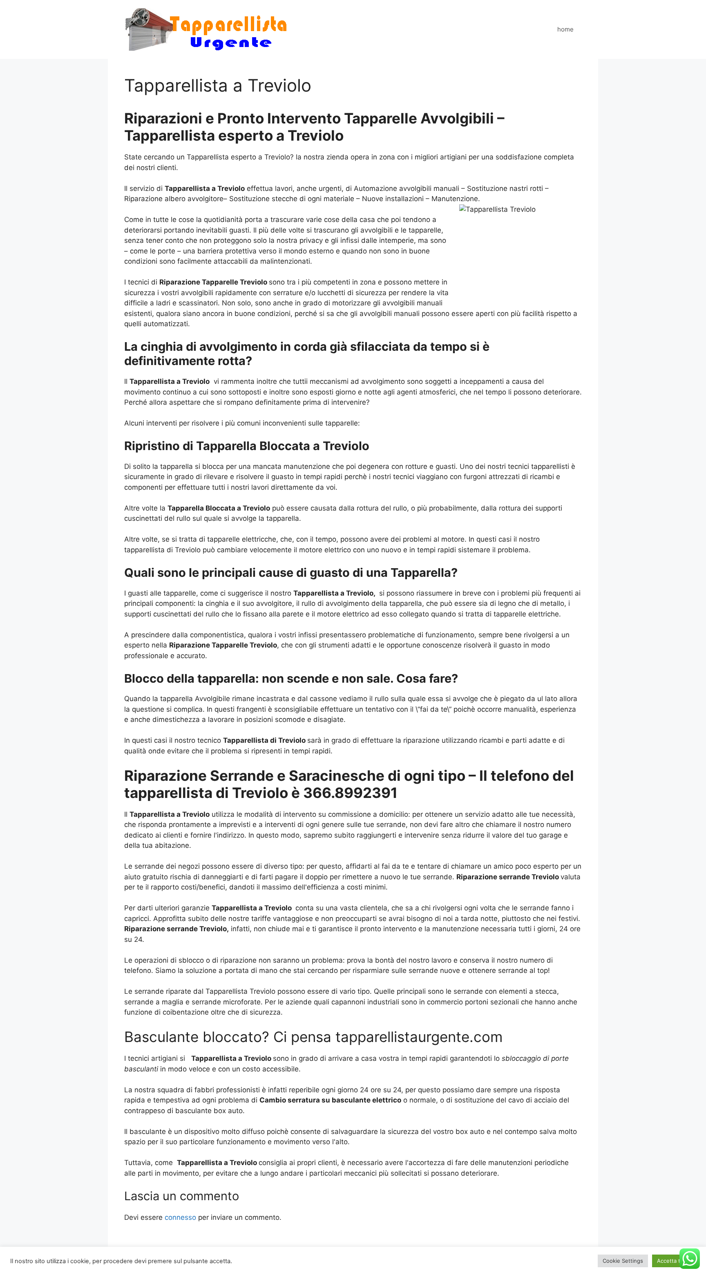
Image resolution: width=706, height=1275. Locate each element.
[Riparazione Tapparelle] (206, 29)
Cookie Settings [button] (623, 1260)
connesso (180, 1217)
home (565, 29)
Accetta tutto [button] (674, 1260)
